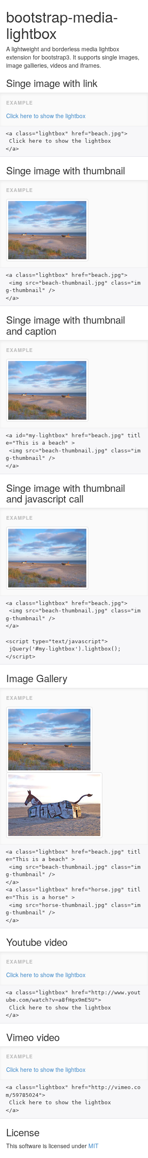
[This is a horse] (54, 804)
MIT (93, 1146)
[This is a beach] (47, 389)
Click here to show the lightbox (46, 116)
